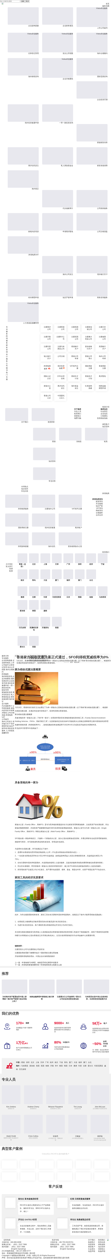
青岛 (66, 1062)
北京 (32, 1062)
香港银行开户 (74, 348)
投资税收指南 (102, 418)
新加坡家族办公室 (75, 546)
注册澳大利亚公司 (88, 338)
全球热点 (24, 486)
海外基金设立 (74, 387)
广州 (47, 1062)
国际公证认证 (47, 377)
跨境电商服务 (47, 367)
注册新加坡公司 (88, 328)
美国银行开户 (102, 348)
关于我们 (24, 422)
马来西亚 (24, 1066)
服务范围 (105, 6)
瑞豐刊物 (77, 418)
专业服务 (5, 658)
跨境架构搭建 (23, 546)
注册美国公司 (74, 328)
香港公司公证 (47, 397)
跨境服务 (5, 674)
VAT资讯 (99, 508)
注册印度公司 (47, 348)
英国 (42, 1066)
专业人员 (77, 411)
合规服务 (99, 513)
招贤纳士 (77, 416)
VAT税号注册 (74, 367)
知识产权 (99, 506)
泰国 (61, 1066)
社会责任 (104, 411)
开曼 (52, 1066)
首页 (107, 4)
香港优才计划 (88, 377)
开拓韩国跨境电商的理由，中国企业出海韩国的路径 (35, 956)
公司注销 (61, 356)
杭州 (51, 1062)
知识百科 (105, 426)
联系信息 (101, 1242)
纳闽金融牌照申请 (102, 387)
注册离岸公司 (47, 328)
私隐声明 (101, 1251)
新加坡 (32, 1066)
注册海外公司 (50, 509)
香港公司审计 (88, 357)
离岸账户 (78, 528)
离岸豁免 (102, 376)
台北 (89, 1062)
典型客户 (105, 424)
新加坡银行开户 (88, 348)
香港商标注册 (102, 367)
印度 (80, 1066)
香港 (54, 441)
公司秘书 (5, 719)
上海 (37, 1062)
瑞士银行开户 (47, 357)
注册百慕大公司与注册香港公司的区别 (29, 949)
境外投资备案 (61, 367)
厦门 (70, 1062)
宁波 (61, 1062)
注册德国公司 (102, 338)
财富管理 (5, 690)
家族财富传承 (7, 692)
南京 (56, 1062)
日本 (70, 1066)
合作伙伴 (99, 515)
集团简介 (91, 1242)
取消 (27, 1)
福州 (80, 1062)
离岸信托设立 (61, 387)
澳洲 (75, 1066)
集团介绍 (105, 407)
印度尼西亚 (98, 1066)
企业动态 (104, 414)
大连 (75, 1062)
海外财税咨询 (7, 676)
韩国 (65, 1066)
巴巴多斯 (22, 1069)
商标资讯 (99, 510)
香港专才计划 (74, 377)
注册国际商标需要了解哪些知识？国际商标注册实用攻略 (36, 953)
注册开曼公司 (47, 338)
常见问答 (24, 491)
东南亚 (79, 441)
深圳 (27, 1062)
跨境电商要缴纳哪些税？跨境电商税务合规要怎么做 (42, 965)
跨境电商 (105, 493)
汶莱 (85, 1066)
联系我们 (77, 414)
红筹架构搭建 (88, 387)
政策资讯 (99, 501)
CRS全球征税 (60, 377)
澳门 (85, 1062)
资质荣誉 (51, 422)
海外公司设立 (7, 721)
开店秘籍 (99, 504)
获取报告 (101, 1244)
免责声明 (91, 1251)
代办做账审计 (7, 706)
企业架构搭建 (7, 660)
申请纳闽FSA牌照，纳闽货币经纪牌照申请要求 (40, 962)
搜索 (22, 1)
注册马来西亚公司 (61, 348)
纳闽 (47, 1066)
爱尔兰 (90, 1066)
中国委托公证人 (61, 397)
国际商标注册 (88, 367)
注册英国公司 (74, 338)
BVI (56, 1066)
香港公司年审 (74, 357)
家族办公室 (47, 387)
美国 (37, 1066)
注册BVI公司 (60, 338)
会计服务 (5, 704)
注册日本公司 (102, 328)
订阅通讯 (104, 416)
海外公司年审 (102, 357)
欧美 (106, 441)
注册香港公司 (61, 328)
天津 (42, 1062)
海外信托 (51, 546)
